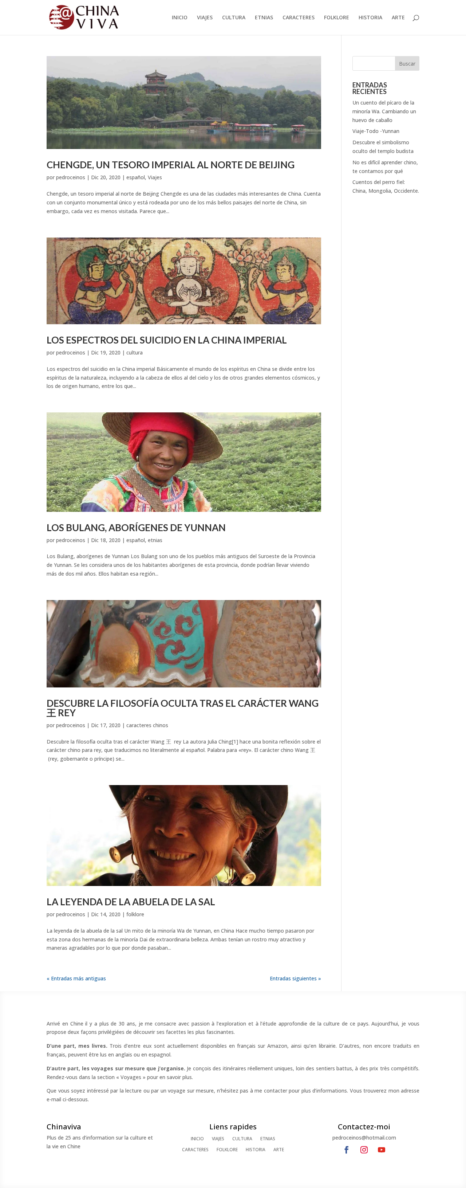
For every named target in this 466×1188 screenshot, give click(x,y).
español (135, 177)
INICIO (179, 18)
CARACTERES (299, 18)
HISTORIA (370, 18)
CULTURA (233, 18)
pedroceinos (70, 177)
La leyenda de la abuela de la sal (131, 901)
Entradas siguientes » (295, 978)
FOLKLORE (336, 18)
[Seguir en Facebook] (346, 1149)
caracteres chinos (147, 725)
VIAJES (205, 18)
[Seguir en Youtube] (381, 1149)
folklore (135, 914)
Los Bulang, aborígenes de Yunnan (136, 527)
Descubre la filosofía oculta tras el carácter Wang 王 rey (183, 707)
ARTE (398, 18)
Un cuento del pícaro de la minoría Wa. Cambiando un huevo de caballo (384, 111)
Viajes (155, 177)
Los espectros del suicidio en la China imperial (167, 340)
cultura (134, 352)
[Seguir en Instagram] (364, 1149)
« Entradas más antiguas (76, 978)
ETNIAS (264, 18)
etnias (155, 540)
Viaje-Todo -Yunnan (375, 131)
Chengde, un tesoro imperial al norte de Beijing (171, 164)
